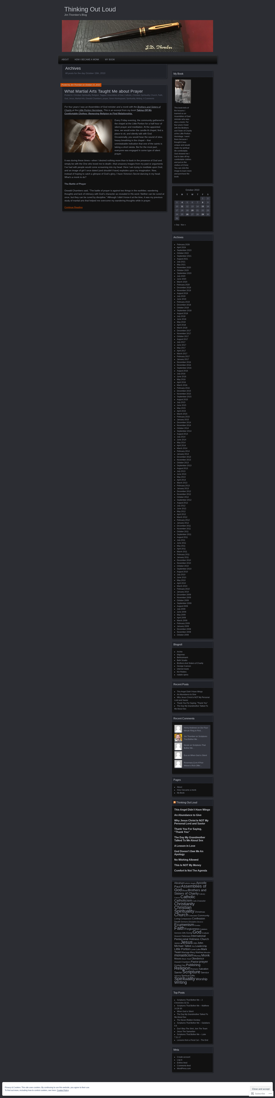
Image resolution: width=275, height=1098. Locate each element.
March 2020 (182, 282)
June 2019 (181, 299)
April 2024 (181, 247)
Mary (192, 952)
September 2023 (184, 250)
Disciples (193, 922)
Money (197, 955)
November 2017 (184, 333)
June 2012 (181, 508)
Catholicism (183, 900)
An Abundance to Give (186, 694)
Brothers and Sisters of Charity (190, 891)
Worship (201, 979)
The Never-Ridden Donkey (188, 1020)
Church (154, 95)
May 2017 (181, 348)
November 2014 (184, 425)
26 (187, 214)
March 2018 (182, 328)
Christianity (184, 903)
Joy (193, 946)
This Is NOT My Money (187, 865)
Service (205, 972)
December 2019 (184, 287)
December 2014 (184, 422)
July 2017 (181, 342)
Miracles (207, 952)
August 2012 (182, 503)
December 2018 (184, 305)
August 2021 (182, 259)
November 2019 (184, 290)
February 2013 (183, 486)
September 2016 (184, 368)
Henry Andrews (190, 728)
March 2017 (182, 354)
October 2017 (183, 336)
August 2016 (182, 371)
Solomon (177, 976)
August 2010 (182, 572)
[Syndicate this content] (174, 802)
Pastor (195, 961)
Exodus (197, 925)
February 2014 (183, 451)
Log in (179, 1060)
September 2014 (184, 431)
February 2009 (183, 623)
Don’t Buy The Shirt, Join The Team (192, 1029)
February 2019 (183, 302)
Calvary (202, 894)
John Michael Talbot (188, 944)
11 (182, 206)
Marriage (186, 952)
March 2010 (182, 586)
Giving (189, 933)
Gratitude (205, 933)
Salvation (203, 969)
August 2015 (182, 399)
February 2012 (183, 520)
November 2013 (184, 460)
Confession (198, 918)
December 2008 (184, 629)
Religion (95, 95)
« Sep (176, 225)
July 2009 (181, 609)
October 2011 (183, 531)
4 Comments (148, 98)
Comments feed (184, 1066)
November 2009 (184, 597)
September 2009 (184, 603)
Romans (194, 969)
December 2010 (184, 560)
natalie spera (182, 675)
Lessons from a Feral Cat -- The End (192, 1040)
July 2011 (181, 540)
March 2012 (182, 517)
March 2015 (182, 414)
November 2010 (184, 563)
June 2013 (181, 474)
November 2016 (184, 365)
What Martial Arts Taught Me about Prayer (103, 91)
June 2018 (181, 319)
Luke (198, 949)
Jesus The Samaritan (186, 1031)
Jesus (71, 98)
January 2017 (183, 359)
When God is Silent (198, 755)
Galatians (203, 929)
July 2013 (181, 471)
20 (192, 210)
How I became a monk (87, 59)
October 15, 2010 (92, 85)
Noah (189, 959)
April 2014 (181, 445)
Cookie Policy (63, 1090)
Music (184, 959)
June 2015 (181, 405)
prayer (105, 98)
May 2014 (181, 442)
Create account (183, 1057)
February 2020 (183, 285)
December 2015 (184, 391)
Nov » (183, 225)
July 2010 (181, 574)
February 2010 (183, 589)
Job (195, 943)
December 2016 (184, 362)
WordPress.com (184, 1068)
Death (177, 921)
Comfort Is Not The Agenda (190, 870)
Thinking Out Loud (90, 9)
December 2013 (184, 457)
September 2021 (184, 256)
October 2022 (183, 253)
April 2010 (181, 583)
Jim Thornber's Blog (75, 15)
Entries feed (182, 1063)
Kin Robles (182, 672)
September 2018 (184, 310)
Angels (193, 883)
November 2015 (184, 394)
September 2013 (184, 465)
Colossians (193, 916)
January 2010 (183, 592)
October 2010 (183, 566)
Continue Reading (73, 207)
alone (187, 883)
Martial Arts (80, 98)
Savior (178, 972)
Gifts (184, 933)
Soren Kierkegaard (117, 98)
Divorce (200, 922)
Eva (185, 755)
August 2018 (182, 313)
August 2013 (182, 468)
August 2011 (182, 537)
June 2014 (181, 440)
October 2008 (183, 635)
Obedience (198, 958)
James (177, 943)
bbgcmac (181, 655)
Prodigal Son (180, 965)
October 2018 (183, 308)
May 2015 (181, 408)
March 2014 (182, 448)
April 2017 (181, 351)
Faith (160, 95)
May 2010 (181, 580)
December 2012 (184, 491)
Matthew (199, 952)
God (66, 98)
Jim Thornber (76, 85)
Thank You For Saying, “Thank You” (192, 703)
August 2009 (182, 606)
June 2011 (181, 543)
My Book (110, 59)
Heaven (177, 936)
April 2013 (181, 480)
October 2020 (183, 270)
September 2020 (184, 273)
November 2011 (184, 529)
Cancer (177, 898)
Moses (177, 958)
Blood (184, 890)
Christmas (200, 912)
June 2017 (181, 345)
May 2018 (181, 322)
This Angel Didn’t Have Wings (190, 691)
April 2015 (181, 411)
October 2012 (183, 497)
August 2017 (182, 339)
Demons (184, 922)
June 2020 (181, 279)
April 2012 (181, 514)
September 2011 (184, 534)
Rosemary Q (189, 763)
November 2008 (184, 632)
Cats (195, 901)
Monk (205, 955)
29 (203, 214)
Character (201, 901)
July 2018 (181, 316)
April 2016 (181, 382)
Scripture (191, 971)
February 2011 (183, 554)
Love (193, 949)
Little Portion (182, 949)
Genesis (177, 933)
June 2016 (181, 376)
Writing (139, 98)
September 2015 (184, 397)
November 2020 (184, 267)
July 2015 (181, 402)
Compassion (186, 919)
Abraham (179, 883)
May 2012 (181, 511)
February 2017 (183, 356)
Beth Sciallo (182, 660)
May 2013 (181, 477)
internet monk (183, 669)
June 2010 (181, 577)
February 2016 (183, 388)
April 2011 (181, 549)
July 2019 (181, 296)
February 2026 (183, 244)
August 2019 (182, 293)
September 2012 (184, 500)
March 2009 (182, 620)
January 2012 (183, 523)
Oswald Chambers (94, 98)
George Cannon (184, 666)
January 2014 (183, 454)
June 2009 (181, 612)
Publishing (193, 965)
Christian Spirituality (82, 95)
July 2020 (181, 276)
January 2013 (183, 488)
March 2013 (182, 483)
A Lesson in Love (184, 846)
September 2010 (184, 569)
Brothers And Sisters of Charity (190, 663)
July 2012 (181, 506)
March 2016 (182, 385)
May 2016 (181, 379)
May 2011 (181, 546)
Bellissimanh (182, 657)
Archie (180, 652)
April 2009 (181, 618)
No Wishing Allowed (186, 859)
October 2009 (183, 600)
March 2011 (182, 552)
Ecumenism (184, 925)
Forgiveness (192, 928)
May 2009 (181, 615)
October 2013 (183, 463)
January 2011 (183, 557)
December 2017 (184, 331)
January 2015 (183, 420)
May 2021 (181, 265)
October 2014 (183, 428)
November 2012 (184, 494)
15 (203, 206)
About (65, 59)
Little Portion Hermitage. (91, 110)
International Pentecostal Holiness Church (191, 937)
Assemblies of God (115, 95)
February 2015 (183, 417)
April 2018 (181, 325)
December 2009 (184, 595)
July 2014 (181, 437)
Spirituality (130, 98)
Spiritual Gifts (188, 975)
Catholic (128, 95)
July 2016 (181, 374)
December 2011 (184, 526)
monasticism (184, 955)
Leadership (201, 946)
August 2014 (182, 434)
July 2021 (181, 262)
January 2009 (183, 626)
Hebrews (186, 936)
